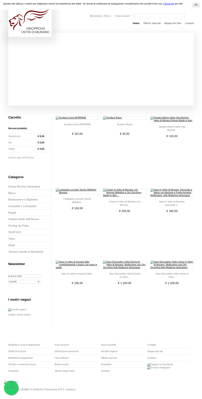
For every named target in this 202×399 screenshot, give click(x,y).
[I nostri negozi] (17, 309)
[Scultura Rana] (124, 118)
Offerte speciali (152, 23)
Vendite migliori (109, 351)
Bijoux (12, 193)
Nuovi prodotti (108, 344)
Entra (107, 16)
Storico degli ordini (65, 371)
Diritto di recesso (17, 351)
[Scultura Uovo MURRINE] (77, 118)
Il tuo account (122, 16)
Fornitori (105, 371)
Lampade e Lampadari (22, 206)
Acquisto (31, 165)
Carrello (14, 117)
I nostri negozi (19, 299)
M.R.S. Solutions (67, 389)
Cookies (151, 358)
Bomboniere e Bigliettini (23, 199)
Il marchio (13, 371)
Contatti (189, 23)
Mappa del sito (172, 23)
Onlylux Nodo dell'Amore (23, 219)
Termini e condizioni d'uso (22, 364)
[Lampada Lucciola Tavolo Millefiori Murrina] (77, 191)
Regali (12, 212)
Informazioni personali (67, 351)
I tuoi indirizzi (62, 358)
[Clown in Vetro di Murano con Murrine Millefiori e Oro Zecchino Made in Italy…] (124, 192)
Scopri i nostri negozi (19, 314)
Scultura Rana (124, 124)
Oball (11, 245)
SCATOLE (14, 232)
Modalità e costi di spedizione (24, 344)
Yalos (11, 238)
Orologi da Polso (18, 225)
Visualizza (77, 141)
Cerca (189, 16)
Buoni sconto (62, 364)
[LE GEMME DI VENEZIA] (30, 19)
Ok (196, 4)
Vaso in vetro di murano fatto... (77, 273)
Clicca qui (168, 3)
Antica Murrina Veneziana (24, 186)
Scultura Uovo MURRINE (77, 124)
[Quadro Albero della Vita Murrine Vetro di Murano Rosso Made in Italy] (172, 119)
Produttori (106, 364)
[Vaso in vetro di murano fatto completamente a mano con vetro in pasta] (77, 264)
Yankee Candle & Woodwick (25, 251)
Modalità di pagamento (20, 358)
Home (136, 23)
